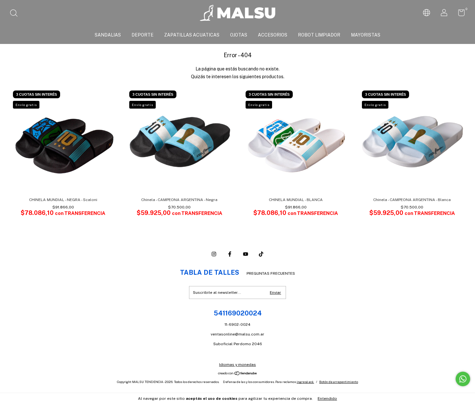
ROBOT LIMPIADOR (319, 34)
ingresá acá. (305, 382)
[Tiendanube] (237, 373)
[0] (459, 14)
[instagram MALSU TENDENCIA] (213, 254)
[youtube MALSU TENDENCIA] (245, 254)
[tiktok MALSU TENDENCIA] (261, 254)
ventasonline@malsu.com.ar (237, 334)
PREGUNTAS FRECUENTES (271, 273)
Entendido (327, 398)
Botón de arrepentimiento (338, 382)
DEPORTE (142, 34)
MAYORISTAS (365, 34)
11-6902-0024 (237, 324)
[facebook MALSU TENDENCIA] (229, 254)
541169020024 (238, 313)
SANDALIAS (108, 34)
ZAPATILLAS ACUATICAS (191, 34)
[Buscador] (16, 13)
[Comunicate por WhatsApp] (463, 379)
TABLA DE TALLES (209, 272)
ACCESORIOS (272, 34)
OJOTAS (238, 34)
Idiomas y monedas (237, 364)
